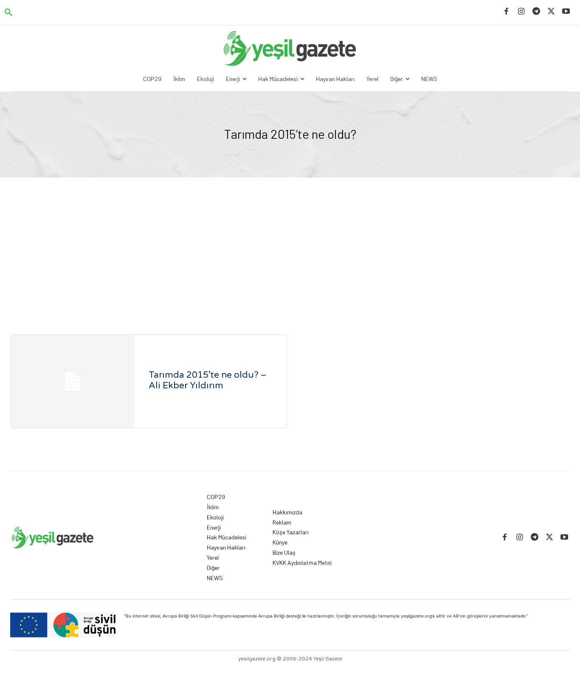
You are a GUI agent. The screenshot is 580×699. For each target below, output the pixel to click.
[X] (551, 11)
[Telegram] (536, 11)
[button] (8, 12)
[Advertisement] (290, 241)
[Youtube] (566, 11)
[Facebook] (506, 11)
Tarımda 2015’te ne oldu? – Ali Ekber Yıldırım (207, 380)
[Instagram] (521, 11)
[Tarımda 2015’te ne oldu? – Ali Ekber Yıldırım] (73, 381)
